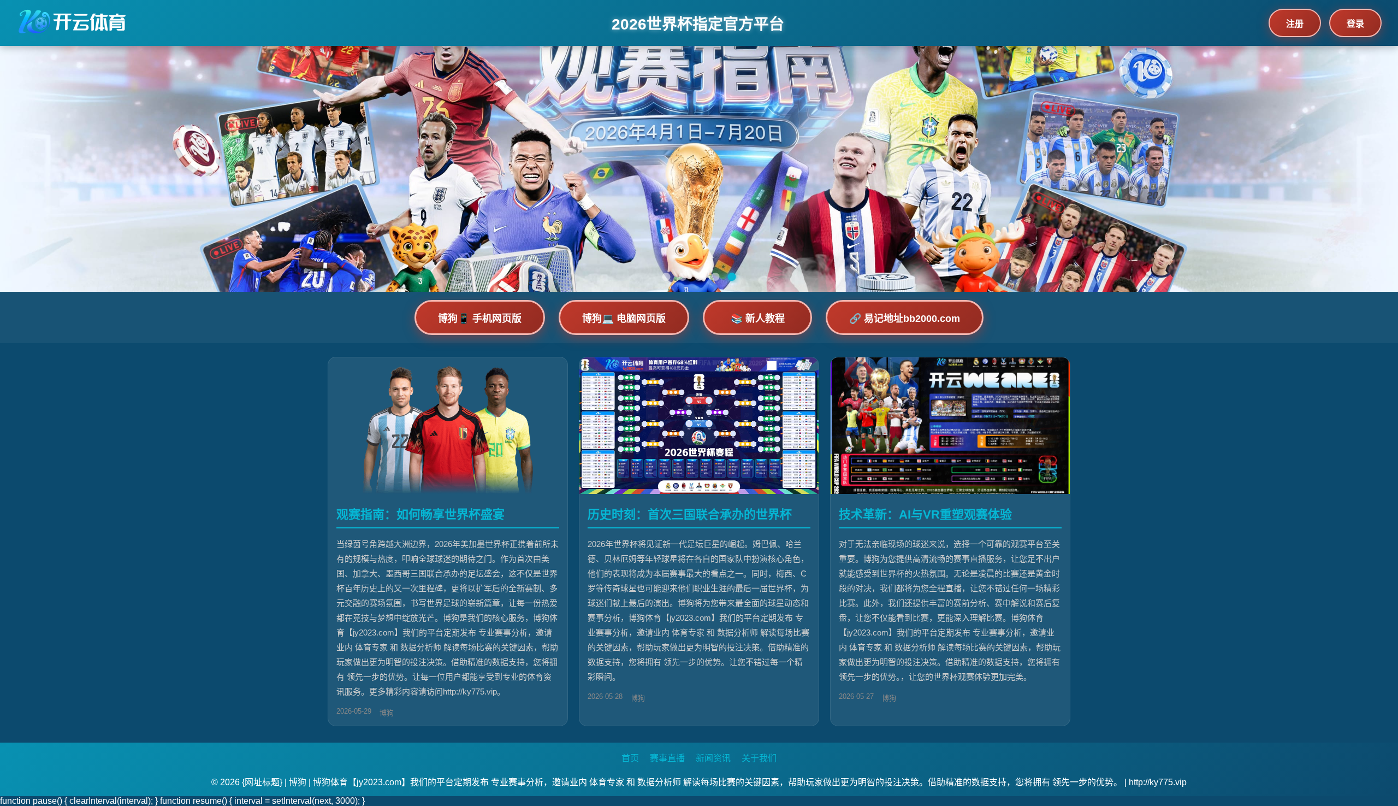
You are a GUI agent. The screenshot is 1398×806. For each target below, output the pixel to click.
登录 (1355, 23)
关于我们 (759, 758)
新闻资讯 (713, 758)
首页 (630, 758)
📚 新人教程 (758, 318)
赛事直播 (667, 758)
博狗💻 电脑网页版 (624, 318)
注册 (1295, 23)
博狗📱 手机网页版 (480, 318)
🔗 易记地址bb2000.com (904, 318)
